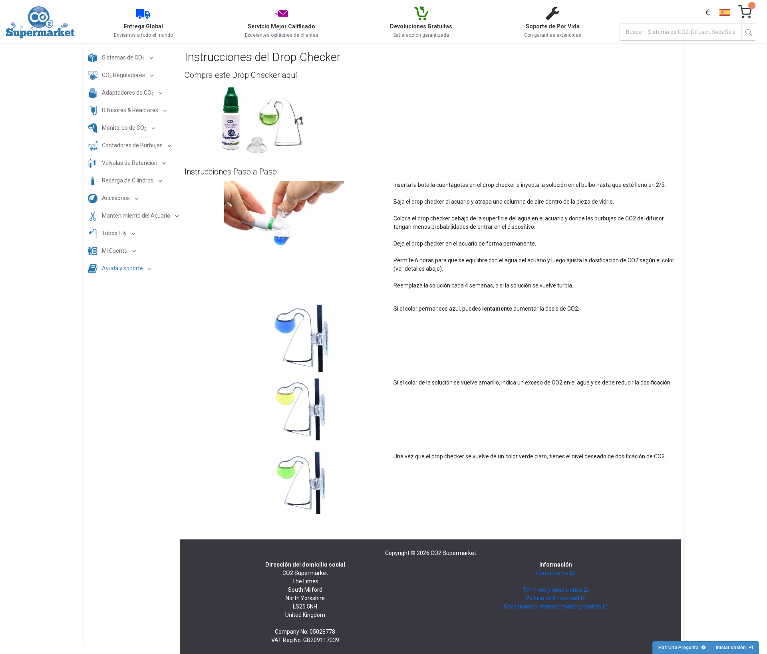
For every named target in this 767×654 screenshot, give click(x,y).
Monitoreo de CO (124, 128)
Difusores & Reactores (130, 110)
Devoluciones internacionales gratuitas (553, 606)
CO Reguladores (123, 75)
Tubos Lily (114, 233)
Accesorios (116, 198)
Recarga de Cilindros (128, 180)
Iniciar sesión (732, 647)
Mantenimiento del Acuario (136, 215)
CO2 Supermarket (453, 553)
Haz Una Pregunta (679, 647)
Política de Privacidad (553, 598)
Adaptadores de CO (127, 93)
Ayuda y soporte (122, 268)
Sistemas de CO (123, 58)
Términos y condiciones (553, 590)
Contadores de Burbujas (132, 145)
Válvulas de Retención (130, 163)
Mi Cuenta (115, 251)
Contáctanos (553, 573)
